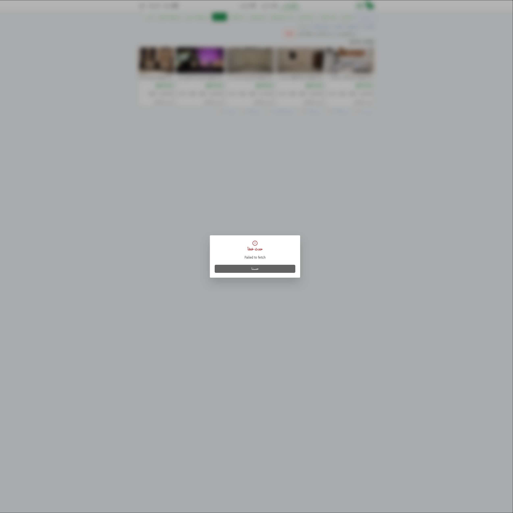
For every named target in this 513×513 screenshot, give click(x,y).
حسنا (255, 268)
